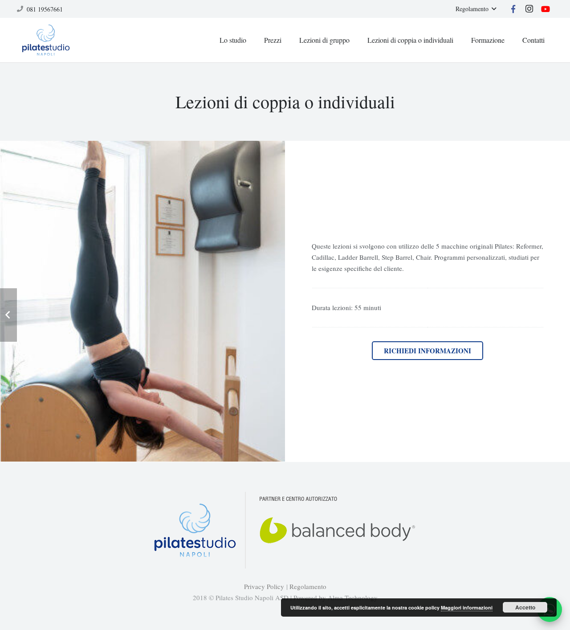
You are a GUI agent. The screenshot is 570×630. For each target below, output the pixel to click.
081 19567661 (45, 9)
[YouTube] (545, 9)
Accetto (525, 607)
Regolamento (307, 586)
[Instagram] (529, 9)
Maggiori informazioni (467, 607)
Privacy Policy (264, 586)
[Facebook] (513, 9)
